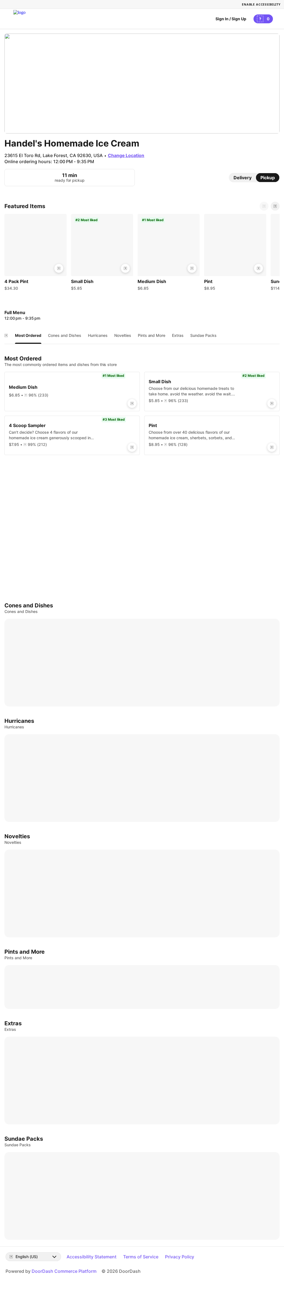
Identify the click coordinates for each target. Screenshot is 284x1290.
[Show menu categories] (6, 335)
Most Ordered (28, 335)
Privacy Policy (179, 1256)
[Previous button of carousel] (264, 206)
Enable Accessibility (261, 4)
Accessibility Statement (91, 1256)
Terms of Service (140, 1256)
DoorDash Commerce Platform (64, 1271)
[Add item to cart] (58, 268)
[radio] (242, 177)
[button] (35, 253)
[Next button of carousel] (275, 206)
